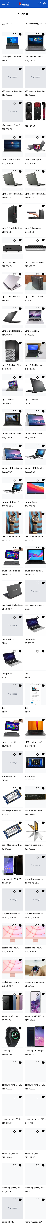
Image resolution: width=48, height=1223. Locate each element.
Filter (9, 24)
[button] (35, 24)
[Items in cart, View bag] (44, 3)
